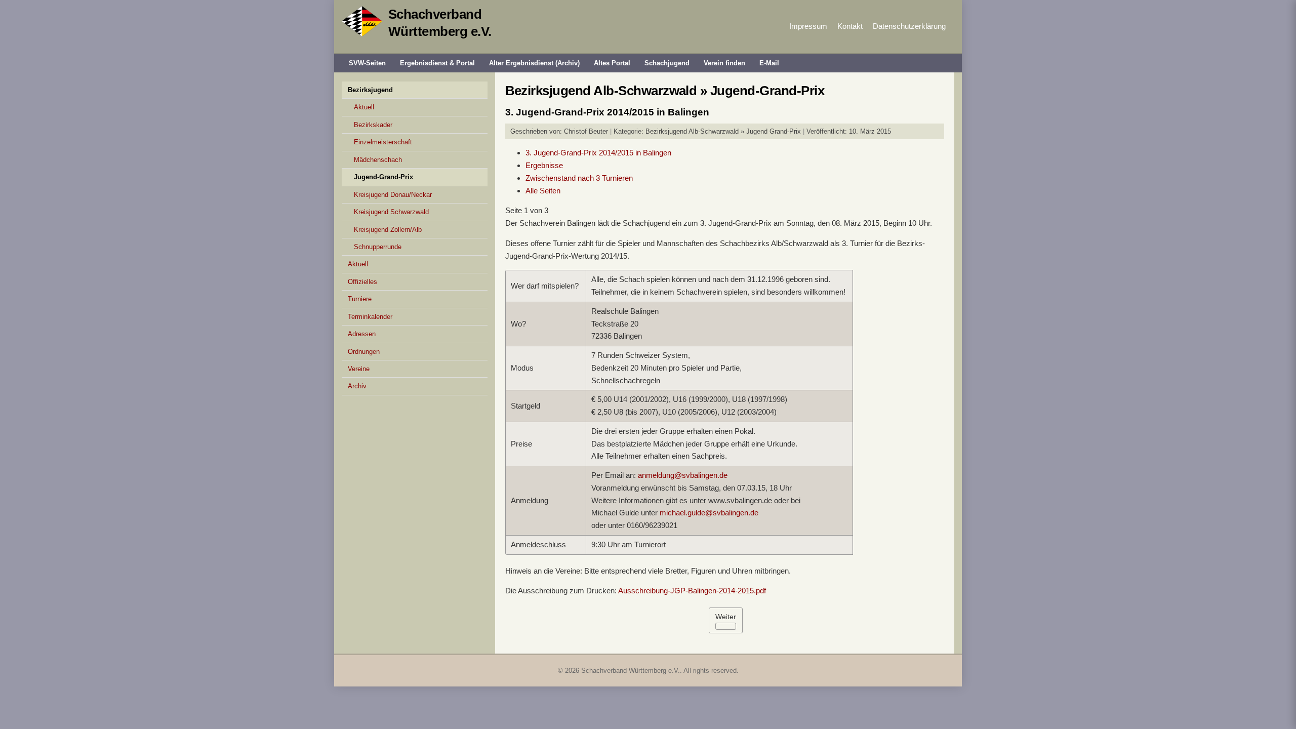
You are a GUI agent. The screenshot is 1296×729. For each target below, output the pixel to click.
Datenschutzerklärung (909, 26)
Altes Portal (612, 63)
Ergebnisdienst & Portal (437, 63)
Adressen (362, 334)
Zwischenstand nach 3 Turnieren (579, 178)
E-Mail (769, 63)
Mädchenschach (378, 160)
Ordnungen (364, 351)
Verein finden (724, 63)
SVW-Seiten (367, 63)
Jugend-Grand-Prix (383, 177)
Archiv (357, 386)
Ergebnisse (544, 165)
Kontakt (850, 26)
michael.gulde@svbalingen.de (709, 512)
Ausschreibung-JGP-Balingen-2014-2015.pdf (692, 590)
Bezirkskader (373, 125)
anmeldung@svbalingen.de (682, 475)
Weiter (725, 617)
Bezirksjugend (370, 90)
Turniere (360, 299)
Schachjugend (667, 63)
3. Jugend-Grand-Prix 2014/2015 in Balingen (598, 152)
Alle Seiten (542, 190)
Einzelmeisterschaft (383, 142)
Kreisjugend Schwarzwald (391, 212)
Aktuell (364, 107)
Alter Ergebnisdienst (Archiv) (534, 63)
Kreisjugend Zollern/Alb (388, 229)
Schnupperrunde (377, 247)
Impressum (808, 26)
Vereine (359, 369)
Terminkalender (370, 316)
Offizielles (362, 282)
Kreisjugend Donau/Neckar (393, 194)
